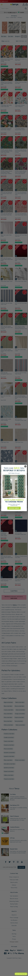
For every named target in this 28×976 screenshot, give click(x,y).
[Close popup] (25, 466)
